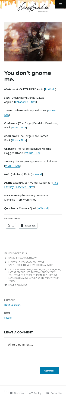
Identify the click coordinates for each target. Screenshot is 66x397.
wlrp (50, 264)
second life (23, 272)
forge (51, 269)
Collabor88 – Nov (25, 102)
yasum (11, 280)
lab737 (12, 272)
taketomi (36, 272)
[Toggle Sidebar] (60, 4)
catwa (12, 269)
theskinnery (40, 275)
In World (50, 89)
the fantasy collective (31, 262)
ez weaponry (24, 269)
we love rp (31, 277)
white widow (45, 277)
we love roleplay (36, 264)
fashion (36, 269)
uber (50, 275)
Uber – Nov (19, 127)
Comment (49, 370)
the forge (26, 275)
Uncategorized (17, 264)
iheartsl (13, 262)
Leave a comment (17, 285)
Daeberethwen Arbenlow (22, 257)
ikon (57, 269)
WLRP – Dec (32, 153)
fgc (44, 269)
